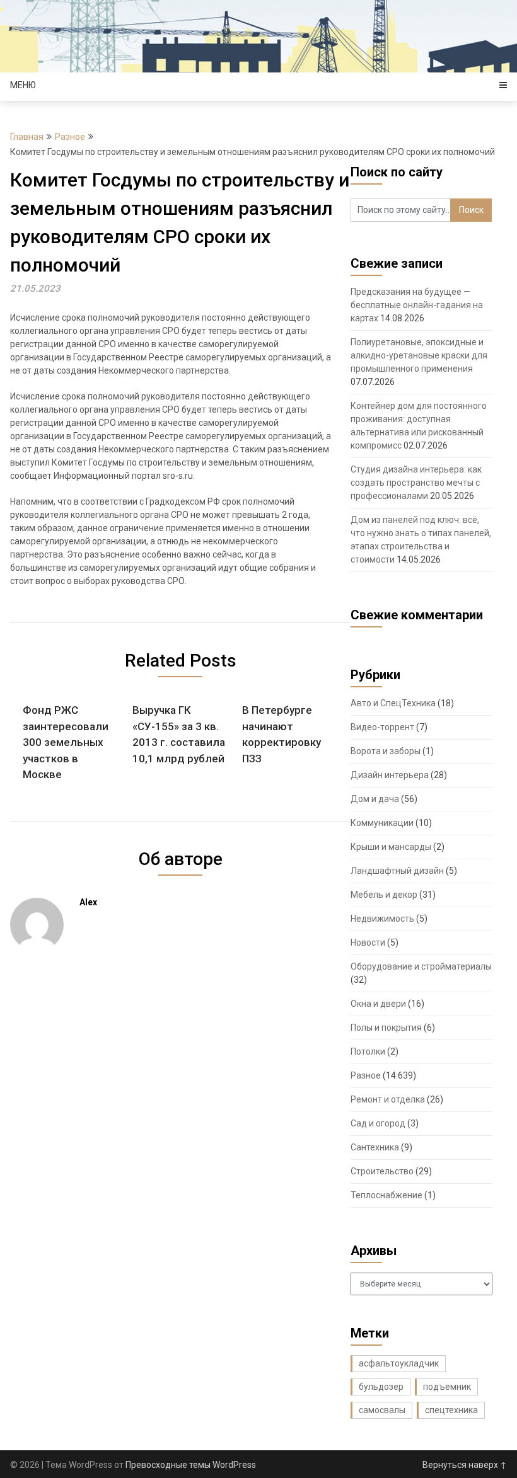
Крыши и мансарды (391, 847)
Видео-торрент (382, 727)
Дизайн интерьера (390, 775)
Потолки (368, 1051)
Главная (27, 137)
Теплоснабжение (386, 1195)
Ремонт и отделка (388, 1099)
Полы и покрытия (386, 1028)
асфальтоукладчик (399, 1363)
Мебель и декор (384, 895)
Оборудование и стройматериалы (421, 966)
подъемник (447, 1387)
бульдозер (381, 1387)
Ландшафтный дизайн (397, 871)
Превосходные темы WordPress (190, 1465)
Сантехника (375, 1147)
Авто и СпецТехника (393, 703)
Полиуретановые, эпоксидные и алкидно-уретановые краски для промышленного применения (419, 355)
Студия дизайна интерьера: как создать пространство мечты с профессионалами (416, 482)
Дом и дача (375, 799)
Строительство (382, 1171)
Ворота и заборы (386, 751)
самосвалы (382, 1410)
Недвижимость (382, 919)
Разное (70, 137)
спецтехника (451, 1410)
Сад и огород (378, 1123)
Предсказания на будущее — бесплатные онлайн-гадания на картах (417, 305)
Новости (368, 942)
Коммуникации (382, 823)
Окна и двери (378, 1004)
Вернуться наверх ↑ (464, 1465)
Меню (23, 85)
